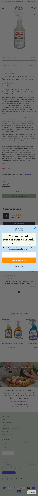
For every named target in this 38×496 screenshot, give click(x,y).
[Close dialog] (35, 227)
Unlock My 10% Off (19, 260)
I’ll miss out (19, 266)
